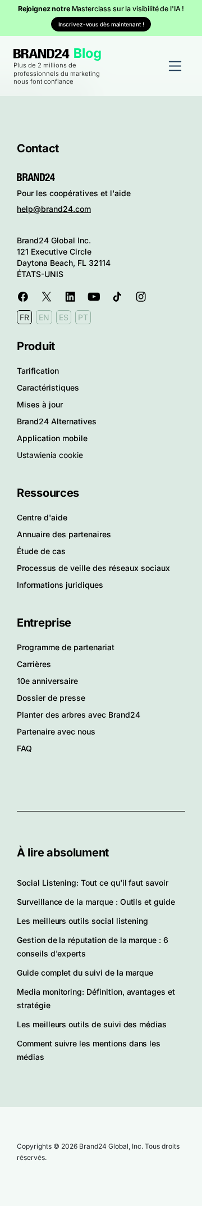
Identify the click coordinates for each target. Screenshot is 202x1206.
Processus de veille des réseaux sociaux (93, 568)
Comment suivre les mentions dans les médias (88, 1050)
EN (44, 317)
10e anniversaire (47, 681)
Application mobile (52, 438)
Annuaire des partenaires (64, 534)
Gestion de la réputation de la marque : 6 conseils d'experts (92, 946)
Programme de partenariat (65, 647)
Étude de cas (41, 551)
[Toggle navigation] (175, 66)
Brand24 (41, 53)
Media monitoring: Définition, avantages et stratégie (96, 998)
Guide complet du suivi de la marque (85, 972)
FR (24, 317)
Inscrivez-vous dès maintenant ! (101, 24)
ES (63, 317)
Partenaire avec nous (56, 731)
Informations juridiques (60, 585)
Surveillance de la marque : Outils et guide (96, 901)
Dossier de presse (51, 697)
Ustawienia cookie (50, 455)
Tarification (38, 370)
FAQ (24, 748)
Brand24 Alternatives (57, 421)
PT (83, 317)
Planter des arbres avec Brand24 (78, 714)
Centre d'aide (42, 517)
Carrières (34, 664)
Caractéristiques (48, 387)
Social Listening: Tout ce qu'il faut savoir (92, 882)
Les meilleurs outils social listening (82, 921)
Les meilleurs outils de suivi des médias (92, 1024)
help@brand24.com (54, 209)
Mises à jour (40, 404)
